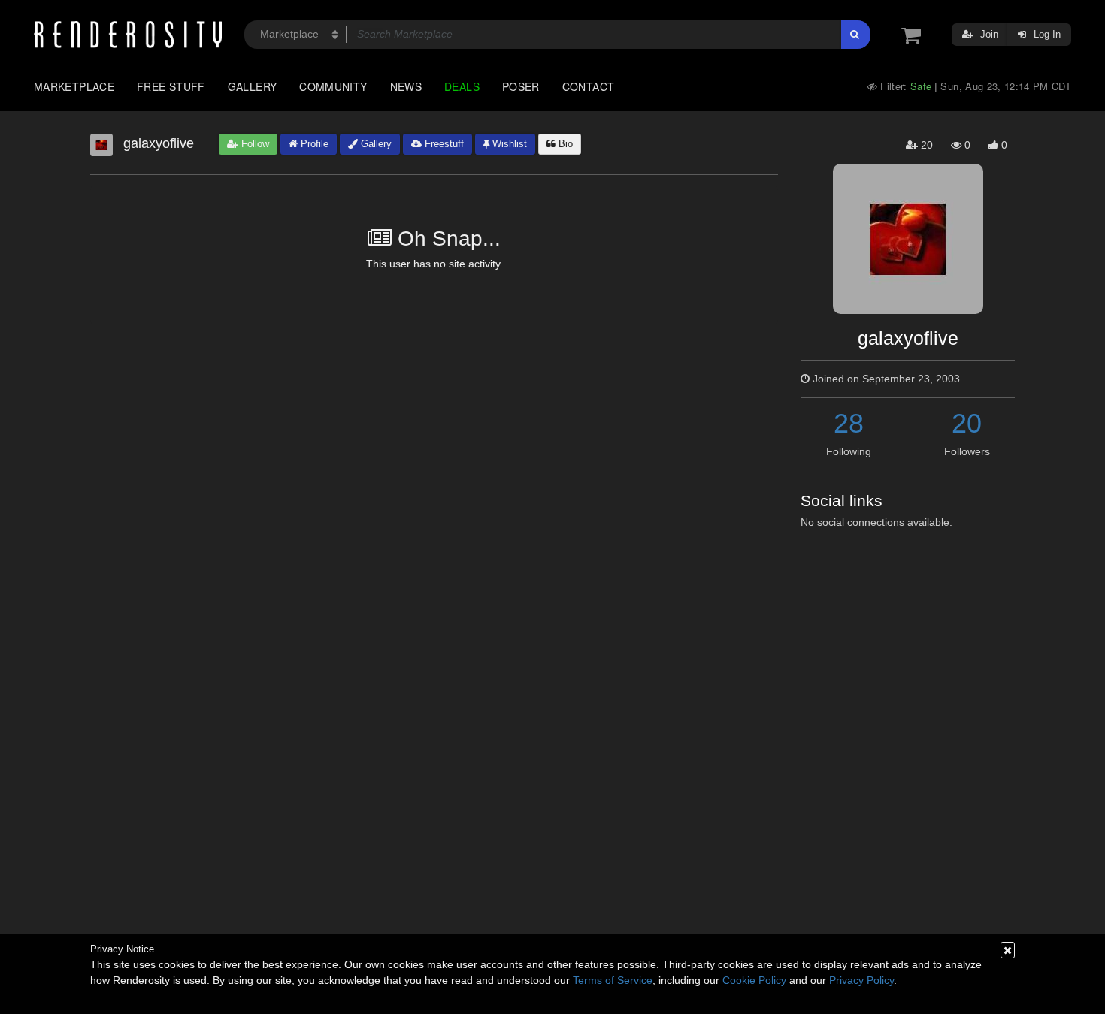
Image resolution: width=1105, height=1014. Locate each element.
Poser (521, 86)
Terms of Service (612, 980)
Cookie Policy (754, 980)
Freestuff (443, 143)
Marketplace (74, 86)
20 (967, 423)
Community (333, 86)
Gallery (252, 86)
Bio (564, 143)
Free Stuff (171, 86)
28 (849, 423)
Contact (588, 86)
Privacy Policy (861, 980)
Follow (253, 143)
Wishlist (508, 143)
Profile (313, 143)
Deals (462, 86)
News (406, 86)
